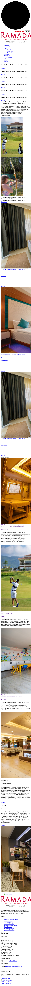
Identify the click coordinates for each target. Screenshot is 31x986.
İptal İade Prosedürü (9, 930)
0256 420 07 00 (13, 961)
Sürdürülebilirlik (8, 921)
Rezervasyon (19, 31)
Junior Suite (10, 51)
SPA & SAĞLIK (4, 529)
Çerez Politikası (8, 927)
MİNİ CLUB (3, 699)
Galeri (5, 60)
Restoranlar (7, 54)
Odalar (6, 48)
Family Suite (10, 52)
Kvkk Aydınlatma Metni (10, 925)
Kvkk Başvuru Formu (9, 928)
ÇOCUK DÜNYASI (6, 613)
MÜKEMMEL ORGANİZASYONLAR (11, 696)
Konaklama (4, 202)
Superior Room (11, 49)
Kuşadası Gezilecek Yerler (11, 919)
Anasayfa (6, 45)
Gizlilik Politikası (8, 922)
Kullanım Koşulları (9, 924)
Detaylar (3, 286)
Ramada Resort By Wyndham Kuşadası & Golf (13, 269)
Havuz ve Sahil (8, 57)
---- (1, 272)
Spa (5, 58)
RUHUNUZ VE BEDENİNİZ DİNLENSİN (13, 526)
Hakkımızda (7, 47)
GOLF (2, 616)
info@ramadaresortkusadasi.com (13, 966)
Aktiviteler (7, 55)
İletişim (6, 61)
